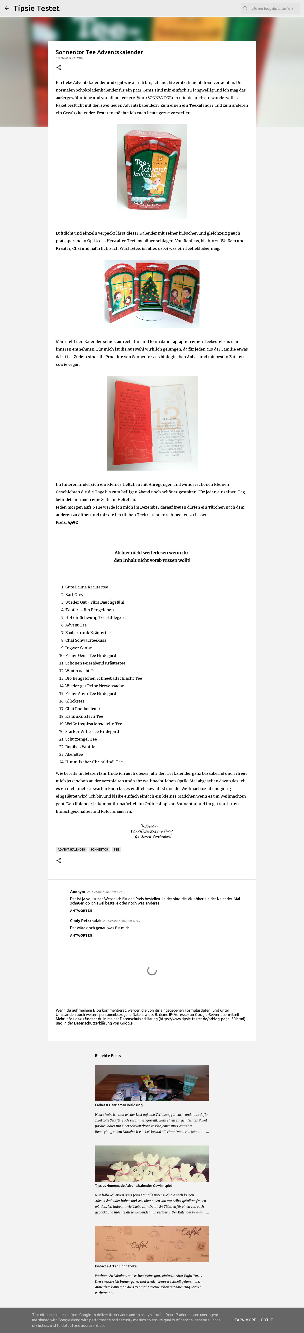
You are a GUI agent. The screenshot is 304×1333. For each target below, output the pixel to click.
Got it (267, 1320)
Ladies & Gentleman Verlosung (119, 1105)
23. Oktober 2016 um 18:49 (121, 921)
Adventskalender (71, 849)
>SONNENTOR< (159, 97)
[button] (59, 68)
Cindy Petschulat (85, 921)
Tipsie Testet (36, 8)
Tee (116, 849)
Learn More (244, 1320)
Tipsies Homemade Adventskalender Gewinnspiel (133, 1186)
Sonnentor (99, 849)
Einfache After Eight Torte (116, 1266)
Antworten (81, 911)
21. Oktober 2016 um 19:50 (105, 892)
